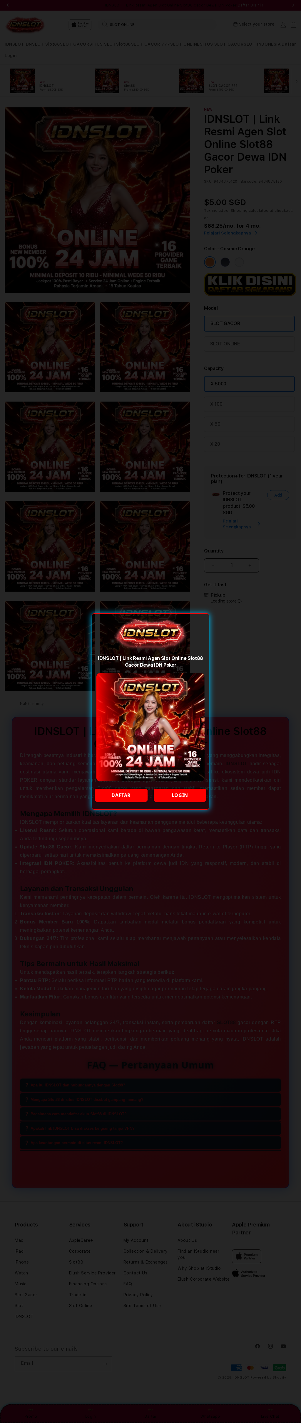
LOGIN (180, 795)
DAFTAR (121, 795)
